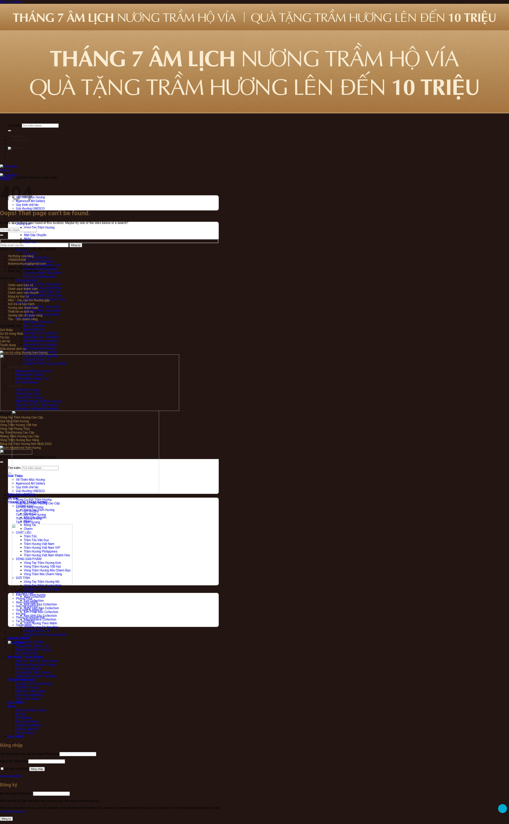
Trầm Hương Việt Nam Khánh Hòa (47, 555)
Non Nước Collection (38, 322)
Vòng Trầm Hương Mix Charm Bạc (47, 570)
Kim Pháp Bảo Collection (41, 341)
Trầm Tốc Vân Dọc (36, 258)
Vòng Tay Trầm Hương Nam (43, 310)
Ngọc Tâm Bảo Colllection (42, 337)
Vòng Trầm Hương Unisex (41, 589)
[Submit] (1, 235)
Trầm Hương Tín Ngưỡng (41, 627)
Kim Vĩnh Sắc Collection (40, 344)
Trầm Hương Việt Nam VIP (42, 548)
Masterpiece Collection (40, 348)
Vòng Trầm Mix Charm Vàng (43, 295)
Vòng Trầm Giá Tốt (36, 631)
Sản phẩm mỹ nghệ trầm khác (36, 676)
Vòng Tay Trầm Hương (39, 227)
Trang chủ (6, 177)
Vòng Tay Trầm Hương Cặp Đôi (45, 634)
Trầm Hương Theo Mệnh (40, 623)
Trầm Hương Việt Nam (39, 261)
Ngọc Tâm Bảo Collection (41, 608)
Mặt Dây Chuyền (35, 235)
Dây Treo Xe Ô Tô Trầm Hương (37, 661)
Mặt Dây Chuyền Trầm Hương (36, 665)
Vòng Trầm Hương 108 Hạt (42, 288)
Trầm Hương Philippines (40, 551)
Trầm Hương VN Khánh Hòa (42, 273)
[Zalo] (502, 808)
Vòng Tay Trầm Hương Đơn (42, 284)
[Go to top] (1, 462)
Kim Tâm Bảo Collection (40, 333)
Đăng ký (6, 818)
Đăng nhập (37, 769)
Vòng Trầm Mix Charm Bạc (42, 292)
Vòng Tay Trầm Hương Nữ (41, 307)
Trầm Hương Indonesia (39, 276)
